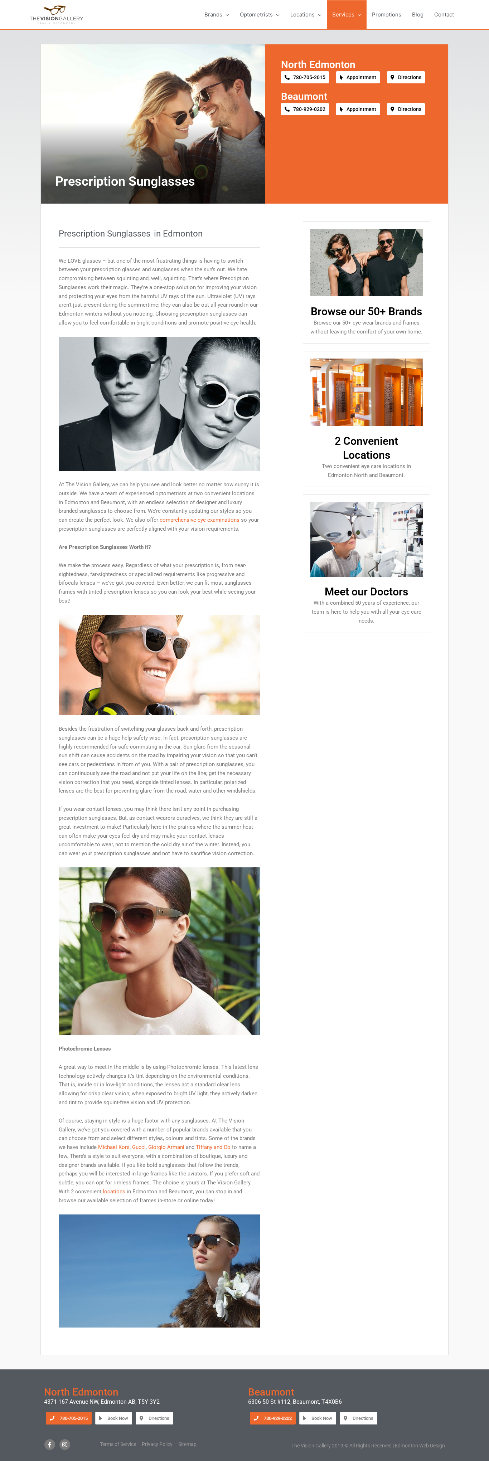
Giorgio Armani (166, 1147)
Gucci (139, 1147)
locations (114, 1191)
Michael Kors (114, 1147)
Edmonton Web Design (420, 1445)
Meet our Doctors (366, 591)
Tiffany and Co (213, 1147)
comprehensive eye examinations (199, 520)
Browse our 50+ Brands (366, 311)
